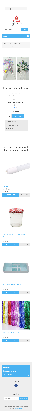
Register (9, 5)
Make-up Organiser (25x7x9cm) (12, 284)
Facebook (16, 385)
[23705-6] (16, 217)
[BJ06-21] (16, 267)
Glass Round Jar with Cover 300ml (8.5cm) (13, 235)
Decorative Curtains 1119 (10, 332)
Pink (17, 105)
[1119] (16, 315)
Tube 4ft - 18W (7, 187)
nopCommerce (19, 408)
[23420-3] (16, 169)
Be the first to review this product (16, 95)
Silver (16, 107)
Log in (15, 5)
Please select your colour (15, 102)
